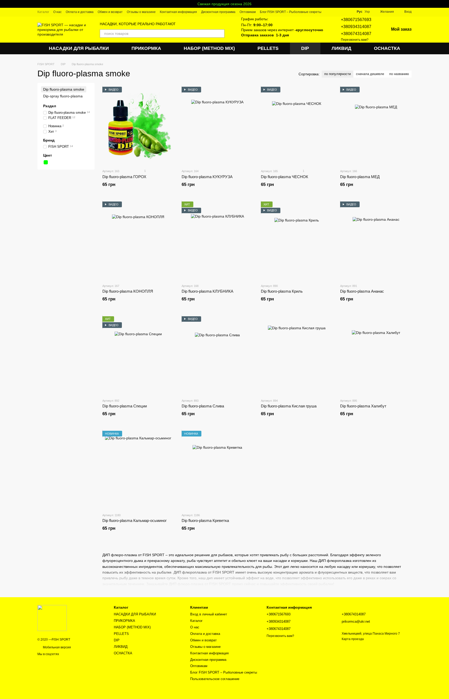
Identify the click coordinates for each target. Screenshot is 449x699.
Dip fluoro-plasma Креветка (205, 520)
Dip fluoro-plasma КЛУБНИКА (207, 291)
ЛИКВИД (341, 48)
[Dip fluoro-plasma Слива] (217, 355)
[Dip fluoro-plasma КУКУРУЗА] (217, 126)
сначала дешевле (370, 74)
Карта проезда (353, 639)
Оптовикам (248, 12)
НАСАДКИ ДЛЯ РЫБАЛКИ (79, 48)
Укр (367, 11)
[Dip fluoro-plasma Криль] (296, 240)
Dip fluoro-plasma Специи (124, 406)
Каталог (43, 12)
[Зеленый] (45, 162)
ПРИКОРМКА (146, 48)
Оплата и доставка (80, 12)
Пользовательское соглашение (214, 679)
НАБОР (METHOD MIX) (209, 48)
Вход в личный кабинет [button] (208, 614)
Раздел (49, 106)
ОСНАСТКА (387, 48)
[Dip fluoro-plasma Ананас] (376, 240)
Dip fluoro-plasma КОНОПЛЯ (127, 291)
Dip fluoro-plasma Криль (282, 291)
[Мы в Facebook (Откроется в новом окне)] (330, 12)
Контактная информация (178, 12)
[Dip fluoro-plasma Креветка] (217, 470)
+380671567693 (356, 19)
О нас (57, 12)
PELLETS (268, 48)
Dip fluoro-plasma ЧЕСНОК (284, 176)
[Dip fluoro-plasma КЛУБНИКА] (217, 240)
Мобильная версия (56, 647)
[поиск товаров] (220, 33)
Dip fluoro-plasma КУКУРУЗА (207, 176)
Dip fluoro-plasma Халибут (363, 406)
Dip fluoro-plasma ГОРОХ (124, 176)
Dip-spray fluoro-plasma (63, 96)
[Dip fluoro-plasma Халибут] (376, 355)
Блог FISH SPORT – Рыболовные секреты (290, 12)
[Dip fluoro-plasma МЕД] (376, 126)
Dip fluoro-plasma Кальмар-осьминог (134, 520)
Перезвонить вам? (354, 40)
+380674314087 (356, 33)
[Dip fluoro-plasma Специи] (138, 355)
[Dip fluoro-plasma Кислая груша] (296, 355)
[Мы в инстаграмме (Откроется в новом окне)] (342, 12)
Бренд (49, 140)
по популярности (337, 74)
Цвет (47, 155)
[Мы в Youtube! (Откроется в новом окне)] (336, 12)
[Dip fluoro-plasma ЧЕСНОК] (296, 126)
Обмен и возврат (110, 12)
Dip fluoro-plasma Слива (203, 406)
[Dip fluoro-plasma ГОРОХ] (138, 126)
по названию (399, 74)
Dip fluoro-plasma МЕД (360, 176)
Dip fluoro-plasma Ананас (362, 291)
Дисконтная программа (218, 12)
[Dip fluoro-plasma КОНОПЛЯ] (138, 240)
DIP (305, 48)
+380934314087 (356, 26)
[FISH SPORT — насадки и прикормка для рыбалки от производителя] (52, 618)
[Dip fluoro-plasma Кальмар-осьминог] (138, 470)
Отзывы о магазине (141, 12)
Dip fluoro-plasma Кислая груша (288, 406)
